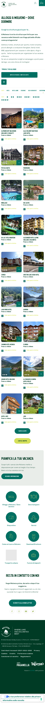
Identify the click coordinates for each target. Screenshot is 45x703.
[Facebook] (12, 611)
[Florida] (33, 332)
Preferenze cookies (25, 653)
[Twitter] (33, 611)
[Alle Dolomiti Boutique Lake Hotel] (33, 118)
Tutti (2, 90)
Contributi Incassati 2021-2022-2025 (16, 650)
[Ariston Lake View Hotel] (33, 262)
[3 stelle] (19, 97)
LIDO (28, 417)
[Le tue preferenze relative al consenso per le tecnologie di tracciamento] (41, 699)
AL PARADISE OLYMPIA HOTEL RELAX (29, 381)
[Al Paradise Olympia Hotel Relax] (33, 366)
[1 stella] (7, 97)
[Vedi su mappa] (4, 82)
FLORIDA (28, 345)
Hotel (8, 90)
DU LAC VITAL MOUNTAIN (8, 239)
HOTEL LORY (6, 417)
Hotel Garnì (15, 90)
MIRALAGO (6, 204)
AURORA (28, 310)
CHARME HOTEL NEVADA (8, 345)
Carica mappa (22, 441)
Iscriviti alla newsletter (22, 603)
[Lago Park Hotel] (11, 297)
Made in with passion (34, 670)
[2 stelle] (12, 97)
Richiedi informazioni (12, 476)
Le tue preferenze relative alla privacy (25, 696)
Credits (13, 653)
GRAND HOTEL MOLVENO (8, 380)
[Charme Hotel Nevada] (11, 332)
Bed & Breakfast (32, 90)
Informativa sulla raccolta (13, 700)
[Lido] (33, 403)
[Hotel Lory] (11, 403)
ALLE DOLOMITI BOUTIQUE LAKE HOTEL (30, 133)
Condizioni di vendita (9, 656)
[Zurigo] (11, 262)
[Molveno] (10, 5)
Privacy (37, 650)
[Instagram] (19, 611)
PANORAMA (28, 169)
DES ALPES (28, 204)
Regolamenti (26, 656)
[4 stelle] (36, 97)
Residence (23, 90)
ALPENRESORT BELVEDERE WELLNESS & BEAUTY (8, 133)
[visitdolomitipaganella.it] (23, 664)
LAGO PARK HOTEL (6, 310)
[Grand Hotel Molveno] (11, 366)
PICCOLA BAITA (6, 169)
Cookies (4, 653)
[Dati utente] (36, 3)
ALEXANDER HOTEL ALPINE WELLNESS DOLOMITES (30, 240)
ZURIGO (6, 276)
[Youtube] (26, 611)
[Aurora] (33, 297)
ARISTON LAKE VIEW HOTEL (31, 276)
